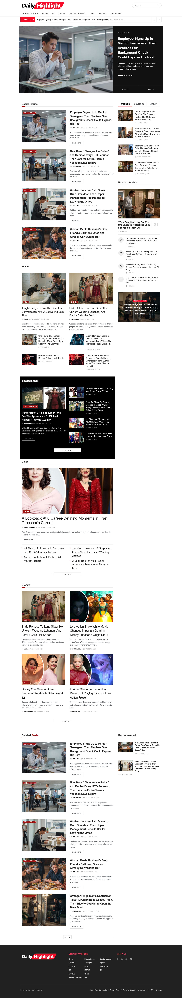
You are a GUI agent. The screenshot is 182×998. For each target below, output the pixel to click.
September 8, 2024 (42, 712)
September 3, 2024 (90, 712)
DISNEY (103, 13)
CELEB (62, 13)
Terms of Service (129, 990)
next (150, 89)
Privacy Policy (115, 990)
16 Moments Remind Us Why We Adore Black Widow (99, 389)
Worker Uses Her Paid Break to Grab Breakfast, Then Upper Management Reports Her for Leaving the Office (89, 195)
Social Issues (30, 13)
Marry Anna (76, 649)
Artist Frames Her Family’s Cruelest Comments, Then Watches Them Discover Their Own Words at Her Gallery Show (147, 766)
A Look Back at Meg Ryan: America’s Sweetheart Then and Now (91, 564)
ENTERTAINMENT (78, 13)
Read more (128, 75)
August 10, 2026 (39, 319)
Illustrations (89, 959)
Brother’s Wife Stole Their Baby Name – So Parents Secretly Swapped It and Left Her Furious (147, 149)
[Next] (70, 937)
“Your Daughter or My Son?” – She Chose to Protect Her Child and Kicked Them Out (145, 115)
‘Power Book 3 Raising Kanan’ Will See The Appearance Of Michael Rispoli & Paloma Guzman (41, 416)
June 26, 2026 (44, 347)
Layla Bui (75, 128)
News (86, 973)
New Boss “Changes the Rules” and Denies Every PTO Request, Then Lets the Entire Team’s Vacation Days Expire (89, 156)
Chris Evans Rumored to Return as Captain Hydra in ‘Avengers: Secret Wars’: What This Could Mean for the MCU (98, 360)
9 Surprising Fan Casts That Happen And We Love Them (99, 435)
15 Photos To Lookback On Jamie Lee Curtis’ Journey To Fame (44, 550)
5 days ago (123, 774)
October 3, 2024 (90, 649)
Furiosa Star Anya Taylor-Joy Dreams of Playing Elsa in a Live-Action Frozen (90, 693)
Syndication (142, 990)
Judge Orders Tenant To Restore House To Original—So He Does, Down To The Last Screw (142, 280)
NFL (86, 977)
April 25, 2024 (42, 423)
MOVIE (45, 13)
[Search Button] (159, 5)
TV (53, 13)
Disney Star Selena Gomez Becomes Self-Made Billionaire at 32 (42, 693)
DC (70, 970)
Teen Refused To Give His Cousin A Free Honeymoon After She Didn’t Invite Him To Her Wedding (147, 132)
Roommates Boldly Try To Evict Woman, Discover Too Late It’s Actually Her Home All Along (147, 166)
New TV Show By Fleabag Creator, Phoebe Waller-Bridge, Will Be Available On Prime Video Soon (99, 406)
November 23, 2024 (44, 527)
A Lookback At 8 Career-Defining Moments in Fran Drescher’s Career (64, 520)
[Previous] (65, 937)
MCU (93, 13)
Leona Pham (76, 167)
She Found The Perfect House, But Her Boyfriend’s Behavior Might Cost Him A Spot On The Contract (51, 339)
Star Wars (104, 966)
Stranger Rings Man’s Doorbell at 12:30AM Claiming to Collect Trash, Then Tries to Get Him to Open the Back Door (91, 901)
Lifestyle (88, 962)
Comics (72, 966)
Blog (71, 959)
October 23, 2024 (93, 349)
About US (116, 13)
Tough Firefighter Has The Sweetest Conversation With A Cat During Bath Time (43, 311)
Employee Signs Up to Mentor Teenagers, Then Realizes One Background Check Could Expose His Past (74, 19)
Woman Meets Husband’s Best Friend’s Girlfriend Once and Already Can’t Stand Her (88, 233)
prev (126, 89)
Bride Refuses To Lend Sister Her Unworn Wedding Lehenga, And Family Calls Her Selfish (88, 311)
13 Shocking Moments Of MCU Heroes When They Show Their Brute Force (97, 422)
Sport (102, 962)
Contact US (103, 990)
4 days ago (140, 753)
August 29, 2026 (87, 128)
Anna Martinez (29, 423)
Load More (67, 450)
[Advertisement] (139, 350)
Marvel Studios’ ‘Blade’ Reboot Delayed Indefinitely (51, 357)
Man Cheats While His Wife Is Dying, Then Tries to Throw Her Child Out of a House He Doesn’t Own (147, 746)
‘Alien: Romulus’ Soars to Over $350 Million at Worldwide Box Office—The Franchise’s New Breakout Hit (98, 341)
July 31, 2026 (85, 319)
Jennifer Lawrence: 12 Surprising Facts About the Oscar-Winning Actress (91, 551)
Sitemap (159, 990)
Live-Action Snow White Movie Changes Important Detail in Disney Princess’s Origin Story (89, 630)
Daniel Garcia (29, 527)
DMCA (150, 990)
